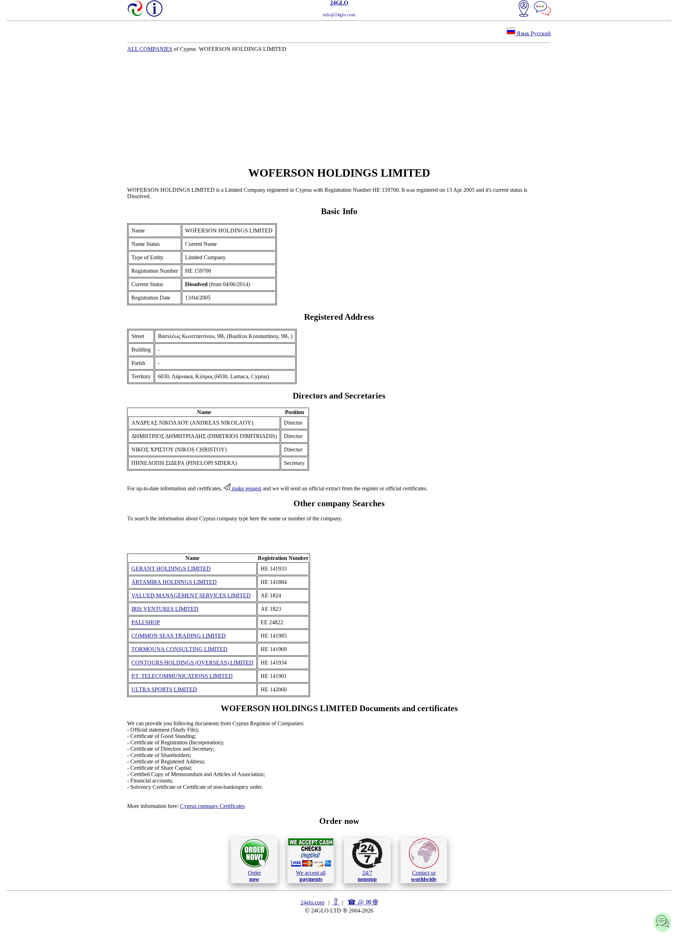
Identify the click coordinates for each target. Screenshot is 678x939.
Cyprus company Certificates (212, 806)
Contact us (423, 876)
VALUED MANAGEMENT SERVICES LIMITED (191, 595)
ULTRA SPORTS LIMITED (164, 689)
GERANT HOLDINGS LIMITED (171, 569)
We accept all (311, 876)
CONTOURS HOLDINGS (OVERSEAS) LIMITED (192, 663)
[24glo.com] (135, 9)
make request (246, 488)
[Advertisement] (339, 109)
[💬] (542, 9)
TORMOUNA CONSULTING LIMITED (179, 649)
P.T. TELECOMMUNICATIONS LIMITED (182, 676)
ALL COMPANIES (149, 49)
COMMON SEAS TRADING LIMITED (178, 636)
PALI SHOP (145, 622)
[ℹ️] (154, 8)
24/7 (367, 876)
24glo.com (312, 902)
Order (254, 876)
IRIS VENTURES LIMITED (164, 609)
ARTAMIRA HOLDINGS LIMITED (174, 582)
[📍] (523, 9)
